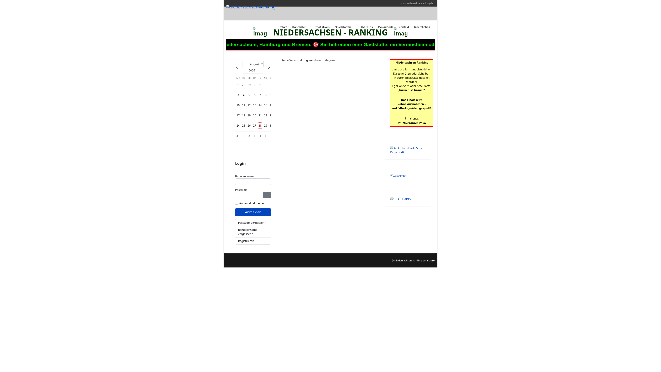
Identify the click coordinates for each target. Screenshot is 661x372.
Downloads (385, 27)
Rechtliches (422, 27)
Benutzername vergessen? (247, 232)
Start (283, 27)
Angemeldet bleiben (252, 203)
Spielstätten (343, 27)
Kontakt (403, 27)
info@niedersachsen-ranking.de (417, 3)
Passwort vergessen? (252, 223)
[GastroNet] (408, 176)
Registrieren (246, 241)
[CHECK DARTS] (408, 199)
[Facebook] (227, 260)
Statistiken (322, 27)
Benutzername (244, 176)
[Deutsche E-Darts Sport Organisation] (408, 150)
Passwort (241, 190)
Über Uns (366, 27)
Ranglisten (299, 27)
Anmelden (253, 212)
